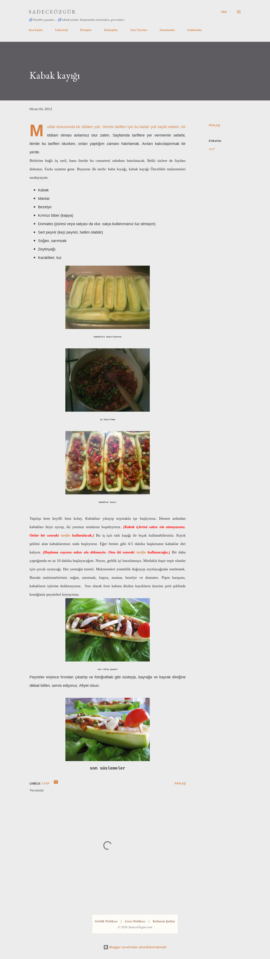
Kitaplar (86, 30)
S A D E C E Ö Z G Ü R (52, 11)
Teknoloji (61, 30)
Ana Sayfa (35, 30)
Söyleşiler (111, 30)
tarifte (65, 535)
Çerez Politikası (135, 921)
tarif (212, 149)
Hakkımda (194, 30)
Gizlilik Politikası (106, 921)
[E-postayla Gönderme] (55, 783)
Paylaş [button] (214, 125)
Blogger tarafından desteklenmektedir (137, 947)
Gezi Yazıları (138, 30)
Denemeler (167, 30)
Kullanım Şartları (164, 921)
